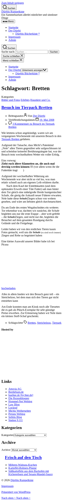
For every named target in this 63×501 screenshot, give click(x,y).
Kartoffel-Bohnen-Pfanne (22, 467)
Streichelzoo (44, 322)
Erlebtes (25, 99)
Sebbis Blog (15, 417)
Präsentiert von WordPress (15, 492)
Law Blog (14, 404)
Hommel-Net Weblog (20, 401)
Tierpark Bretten (10, 139)
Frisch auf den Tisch (23, 457)
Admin (12, 40)
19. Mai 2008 (46, 119)
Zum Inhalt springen (12, 2)
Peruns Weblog (16, 413)
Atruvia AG (15, 388)
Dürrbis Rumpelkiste (12, 11)
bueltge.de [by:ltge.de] (20, 395)
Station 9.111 (15, 420)
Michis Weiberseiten (19, 410)
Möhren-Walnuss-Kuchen (22, 464)
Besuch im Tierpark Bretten (26, 107)
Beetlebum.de (16, 391)
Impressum (14, 36)
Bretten (32, 322)
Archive (5, 449)
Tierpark (56, 322)
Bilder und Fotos (10, 99)
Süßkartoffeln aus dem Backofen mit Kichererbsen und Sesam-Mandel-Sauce (30, 473)
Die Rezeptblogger (18, 398)
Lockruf (12, 407)
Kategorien (7, 435)
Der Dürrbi (14, 30)
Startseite (13, 27)
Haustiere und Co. (40, 99)
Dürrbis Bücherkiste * (27, 33)
